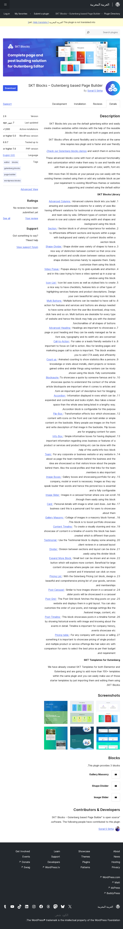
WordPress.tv (51, 867)
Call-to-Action (62, 341)
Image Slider (53, 494)
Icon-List (51, 282)
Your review (31, 218)
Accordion (60, 395)
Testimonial (50, 540)
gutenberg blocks (12, 168)
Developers (54, 862)
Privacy (116, 867)
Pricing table (62, 634)
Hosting (115, 862)
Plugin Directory (112, 13)
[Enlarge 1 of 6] (115, 704)
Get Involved (23, 851)
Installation (80, 103)
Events (26, 856)
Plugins (86, 862)
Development (59, 103)
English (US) (9, 155)
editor (7, 162)
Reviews (97, 103)
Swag (25, 867)
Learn (57, 851)
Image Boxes (53, 476)
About (116, 851)
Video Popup (51, 269)
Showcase (84, 851)
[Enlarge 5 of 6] (89, 730)
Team (48, 454)
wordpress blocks (12, 180)
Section (52, 228)
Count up (51, 359)
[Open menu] (5, 4)
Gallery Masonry (54, 517)
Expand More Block (60, 558)
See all (6, 218)
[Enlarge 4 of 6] (115, 730)
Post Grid (51, 598)
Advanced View (29, 189)
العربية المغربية (105, 906)
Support (7, 103)
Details (113, 103)
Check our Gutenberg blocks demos (67, 151)
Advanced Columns (60, 201)
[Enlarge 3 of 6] (63, 704)
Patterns (85, 867)
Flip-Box (58, 413)
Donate (24, 862)
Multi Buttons (54, 300)
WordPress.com (110, 877)
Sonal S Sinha (95, 90)
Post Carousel (56, 589)
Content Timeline (63, 526)
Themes (85, 856)
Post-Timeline (53, 616)
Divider (53, 549)
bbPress (114, 887)
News (117, 856)
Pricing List (56, 576)
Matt (116, 882)
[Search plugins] (88, 32)
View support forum (27, 247)
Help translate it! (38, 22)
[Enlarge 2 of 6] (89, 704)
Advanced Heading (60, 327)
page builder (10, 174)
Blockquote (52, 377)
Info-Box (57, 436)
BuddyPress (112, 893)
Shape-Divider (54, 246)
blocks (15, 162)
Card (50, 503)
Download (10, 88)
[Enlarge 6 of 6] (63, 730)
